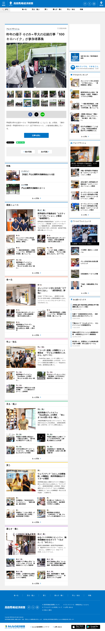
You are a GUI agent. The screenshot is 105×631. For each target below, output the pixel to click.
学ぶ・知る (71, 9)
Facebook (85, 4)
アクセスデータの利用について (53, 607)
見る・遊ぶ (35, 9)
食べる (24, 9)
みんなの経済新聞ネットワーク (15, 626)
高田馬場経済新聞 (21, 4)
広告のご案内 (48, 610)
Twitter (89, 4)
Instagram (94, 4)
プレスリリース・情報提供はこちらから (77, 604)
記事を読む (36, 135)
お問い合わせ (69, 607)
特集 (81, 9)
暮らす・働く (57, 9)
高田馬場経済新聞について (52, 604)
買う (46, 9)
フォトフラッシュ (12, 29)
